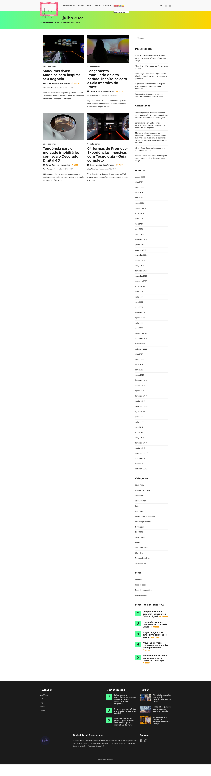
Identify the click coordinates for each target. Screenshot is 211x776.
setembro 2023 (141, 281)
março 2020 (139, 375)
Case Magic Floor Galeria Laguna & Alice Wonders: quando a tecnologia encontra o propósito (151, 76)
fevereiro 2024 (141, 271)
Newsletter (139, 527)
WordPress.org (141, 595)
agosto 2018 (140, 411)
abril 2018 (139, 432)
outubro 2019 (140, 385)
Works (81, 5)
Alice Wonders (69, 5)
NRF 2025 (139, 532)
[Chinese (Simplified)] (115, 5)
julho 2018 (139, 417)
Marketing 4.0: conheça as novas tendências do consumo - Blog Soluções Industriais (150, 135)
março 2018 (139, 438)
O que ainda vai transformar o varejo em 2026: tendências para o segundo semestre (150, 86)
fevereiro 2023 (141, 312)
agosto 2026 (140, 177)
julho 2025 (139, 219)
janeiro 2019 (140, 401)
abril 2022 (139, 328)
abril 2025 (139, 229)
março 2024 (139, 266)
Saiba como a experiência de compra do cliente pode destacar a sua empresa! (150, 125)
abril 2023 (139, 307)
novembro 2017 (141, 458)
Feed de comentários (143, 590)
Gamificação (140, 496)
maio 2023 (139, 302)
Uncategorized (140, 563)
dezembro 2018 (141, 406)
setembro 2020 (141, 349)
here (137, 156)
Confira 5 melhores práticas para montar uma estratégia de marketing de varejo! (151, 158)
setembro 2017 (141, 469)
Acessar (138, 580)
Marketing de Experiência (145, 516)
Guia (136, 506)
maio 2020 (139, 365)
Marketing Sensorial (143, 522)
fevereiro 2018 (141, 443)
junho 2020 (139, 359)
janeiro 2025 (140, 245)
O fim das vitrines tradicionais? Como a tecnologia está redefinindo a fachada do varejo (150, 58)
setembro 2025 (141, 208)
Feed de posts (140, 585)
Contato (107, 5)
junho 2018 (139, 422)
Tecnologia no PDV (142, 558)
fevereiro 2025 (141, 239)
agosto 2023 (140, 286)
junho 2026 (139, 187)
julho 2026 (139, 182)
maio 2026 (139, 193)
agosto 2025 (140, 213)
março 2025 (139, 234)
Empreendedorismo (142, 490)
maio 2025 (139, 224)
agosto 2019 (140, 391)
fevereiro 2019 (141, 396)
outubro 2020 (140, 344)
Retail (137, 542)
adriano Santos (141, 123)
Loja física (139, 511)
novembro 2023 (141, 276)
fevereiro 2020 (141, 380)
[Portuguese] (120, 5)
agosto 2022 (140, 318)
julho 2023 (139, 292)
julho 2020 (139, 354)
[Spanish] (122, 5)
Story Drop (139, 553)
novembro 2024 (141, 255)
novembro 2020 (141, 339)
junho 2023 (139, 297)
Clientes (97, 5)
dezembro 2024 (141, 250)
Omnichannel (140, 537)
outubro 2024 (140, 260)
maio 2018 (139, 427)
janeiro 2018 (140, 448)
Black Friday (140, 485)
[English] (117, 5)
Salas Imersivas (49, 66)
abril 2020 (139, 370)
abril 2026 (139, 198)
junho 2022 (139, 323)
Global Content (140, 501)
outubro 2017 (140, 464)
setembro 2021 (141, 333)
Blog (89, 5)
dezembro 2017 (141, 453)
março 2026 (139, 203)
